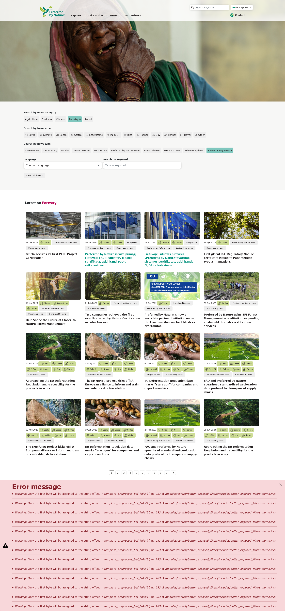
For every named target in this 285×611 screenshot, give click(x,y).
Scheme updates (194, 150)
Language (30, 159)
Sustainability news (219, 150)
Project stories (172, 150)
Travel (88, 119)
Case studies (32, 150)
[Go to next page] (173, 472)
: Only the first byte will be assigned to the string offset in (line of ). (146, 493)
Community (50, 150)
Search (192, 7)
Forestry (74, 119)
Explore (76, 15)
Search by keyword (115, 159)
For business (133, 15)
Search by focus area (37, 128)
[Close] (281, 484)
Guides (65, 150)
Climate (60, 119)
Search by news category (40, 112)
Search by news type (37, 143)
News (113, 15)
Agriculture (31, 119)
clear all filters (34, 175)
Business (47, 119)
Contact (240, 15)
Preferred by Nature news (125, 150)
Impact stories (81, 150)
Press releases (152, 150)
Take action (95, 15)
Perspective (100, 150)
